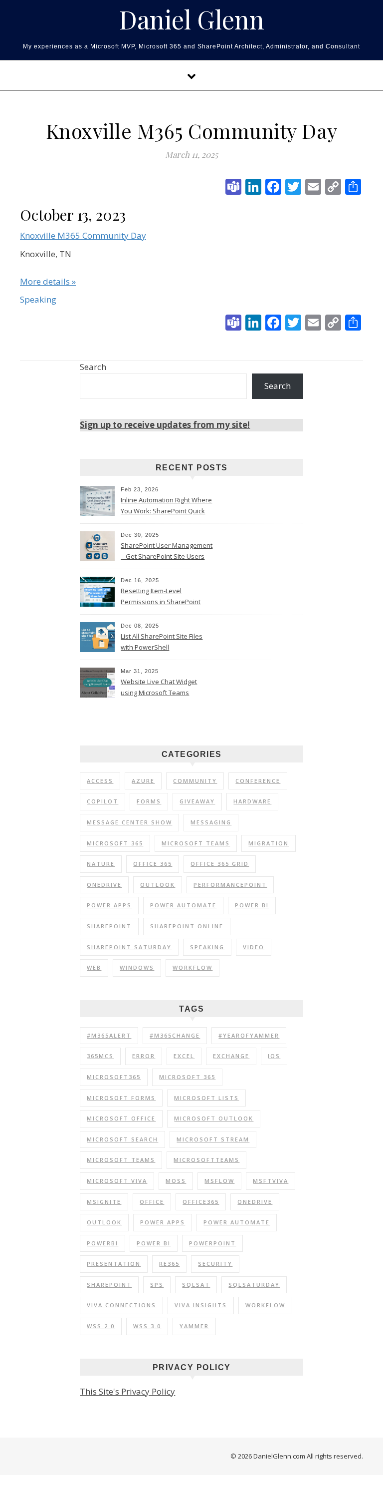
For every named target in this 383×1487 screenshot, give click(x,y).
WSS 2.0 (101, 1326)
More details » (48, 281)
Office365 (201, 1201)
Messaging (211, 822)
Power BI (252, 905)
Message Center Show (129, 822)
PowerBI (102, 1243)
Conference (257, 780)
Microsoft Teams (196, 843)
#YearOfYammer (248, 1035)
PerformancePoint (230, 884)
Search (93, 366)
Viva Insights (201, 1305)
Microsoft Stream (213, 1139)
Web (94, 967)
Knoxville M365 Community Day (83, 235)
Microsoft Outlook (213, 1118)
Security (215, 1263)
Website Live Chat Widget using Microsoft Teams (159, 687)
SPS (157, 1284)
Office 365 (152, 863)
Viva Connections (121, 1305)
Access (100, 780)
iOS (274, 1056)
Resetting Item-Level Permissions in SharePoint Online (160, 597)
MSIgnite (104, 1201)
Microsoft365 (114, 1077)
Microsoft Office (121, 1118)
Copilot (102, 801)
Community (195, 780)
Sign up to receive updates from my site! (165, 424)
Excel (184, 1056)
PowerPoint (212, 1243)
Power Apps (109, 905)
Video (253, 947)
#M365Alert (109, 1035)
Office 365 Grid (220, 863)
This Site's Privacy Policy (127, 1391)
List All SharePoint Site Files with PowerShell (161, 642)
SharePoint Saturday (129, 947)
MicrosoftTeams (206, 1159)
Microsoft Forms (121, 1098)
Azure (143, 780)
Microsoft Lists (206, 1098)
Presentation (114, 1263)
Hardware (252, 801)
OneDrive (104, 884)
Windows (137, 967)
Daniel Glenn (191, 19)
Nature (101, 863)
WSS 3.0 (147, 1326)
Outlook (157, 884)
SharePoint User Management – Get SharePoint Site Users (166, 551)
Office (152, 1201)
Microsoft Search (122, 1139)
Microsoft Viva (117, 1180)
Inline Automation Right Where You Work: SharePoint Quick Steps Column (166, 506)
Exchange (231, 1056)
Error (143, 1056)
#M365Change (175, 1035)
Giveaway (197, 801)
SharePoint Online (186, 926)
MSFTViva (270, 1180)
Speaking (207, 947)
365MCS (100, 1056)
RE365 (169, 1263)
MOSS (176, 1180)
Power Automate (183, 905)
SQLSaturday (254, 1284)
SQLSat (196, 1284)
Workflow (192, 967)
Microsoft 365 (115, 843)
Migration (268, 843)
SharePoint (109, 926)
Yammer (194, 1326)
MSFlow (219, 1180)
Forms (149, 801)
